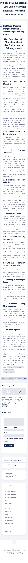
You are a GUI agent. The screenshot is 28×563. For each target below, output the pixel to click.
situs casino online (9, 508)
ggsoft (6, 514)
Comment (7, 417)
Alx (22, 554)
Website (6, 432)
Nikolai (12, 378)
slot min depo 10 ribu (18, 59)
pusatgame (7, 529)
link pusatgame (9, 520)
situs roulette (8, 517)
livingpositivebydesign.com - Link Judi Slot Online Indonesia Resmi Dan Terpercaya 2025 (14, 8)
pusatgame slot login (10, 491)
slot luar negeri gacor (10, 506)
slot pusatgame (9, 523)
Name (6, 427)
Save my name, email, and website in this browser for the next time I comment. (13, 440)
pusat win (9, 367)
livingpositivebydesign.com (12, 475)
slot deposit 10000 (8, 369)
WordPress (13, 554)
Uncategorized (18, 378)
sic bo (6, 500)
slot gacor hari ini (9, 511)
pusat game (8, 489)
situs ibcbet (8, 503)
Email (16, 427)
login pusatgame (9, 526)
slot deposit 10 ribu (18, 367)
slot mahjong (8, 531)
